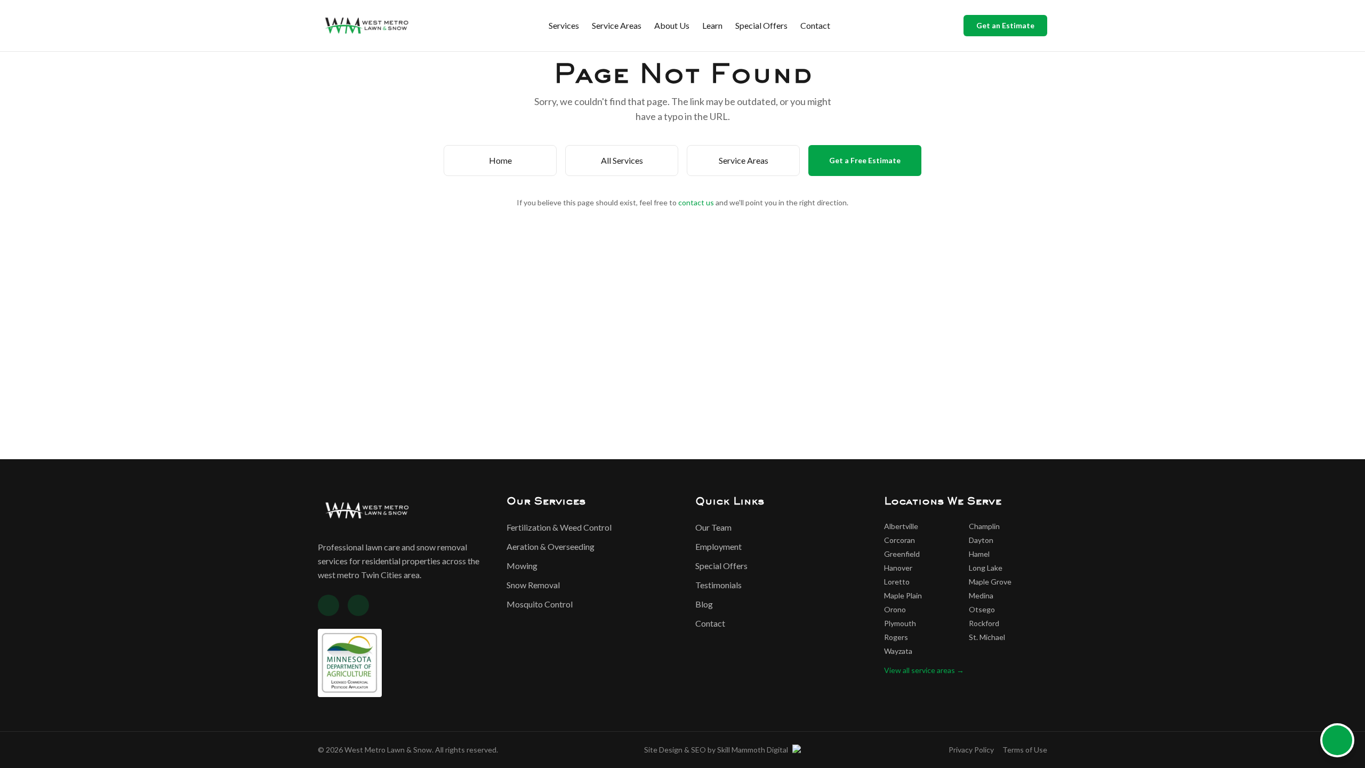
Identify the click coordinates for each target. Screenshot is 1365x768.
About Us (671, 25)
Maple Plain (903, 595)
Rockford (984, 623)
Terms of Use (1024, 749)
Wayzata (898, 650)
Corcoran (899, 540)
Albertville (901, 526)
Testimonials (718, 585)
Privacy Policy (971, 749)
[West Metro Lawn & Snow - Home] (366, 26)
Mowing (522, 566)
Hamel (979, 553)
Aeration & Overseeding (551, 546)
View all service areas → (924, 670)
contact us (696, 202)
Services (564, 25)
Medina (981, 595)
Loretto (897, 581)
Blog (704, 604)
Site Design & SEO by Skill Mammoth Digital (716, 749)
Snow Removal (533, 585)
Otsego (982, 609)
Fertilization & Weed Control (559, 527)
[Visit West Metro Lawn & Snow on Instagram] (358, 605)
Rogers (896, 637)
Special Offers (761, 25)
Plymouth (900, 623)
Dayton (981, 540)
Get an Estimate (1005, 25)
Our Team (713, 527)
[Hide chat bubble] (1350, 727)
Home (500, 160)
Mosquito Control (540, 604)
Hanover (898, 567)
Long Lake (985, 567)
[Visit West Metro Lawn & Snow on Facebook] (328, 605)
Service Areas (616, 25)
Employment (718, 546)
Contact (815, 25)
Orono (895, 609)
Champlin (984, 526)
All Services (622, 160)
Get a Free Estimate (865, 160)
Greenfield (902, 553)
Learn (712, 25)
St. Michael (987, 637)
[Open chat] (1337, 740)
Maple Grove (990, 581)
